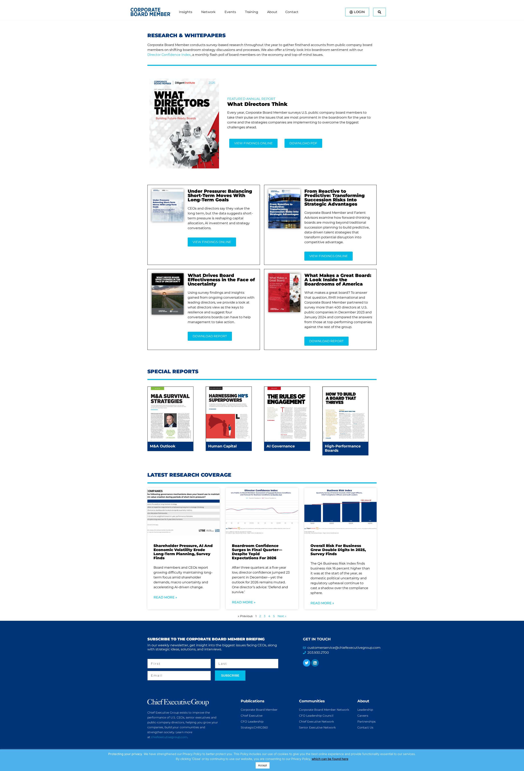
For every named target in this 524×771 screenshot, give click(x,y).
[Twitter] (306, 663)
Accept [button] (262, 765)
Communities (312, 701)
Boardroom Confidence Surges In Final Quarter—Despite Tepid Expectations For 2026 (257, 552)
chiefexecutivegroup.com (169, 737)
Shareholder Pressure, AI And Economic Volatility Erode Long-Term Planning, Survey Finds (183, 552)
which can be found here (330, 759)
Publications (252, 701)
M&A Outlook (162, 446)
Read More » (165, 597)
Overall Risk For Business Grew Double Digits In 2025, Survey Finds (338, 550)
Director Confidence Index (169, 55)
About (363, 701)
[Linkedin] (315, 663)
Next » (282, 616)
